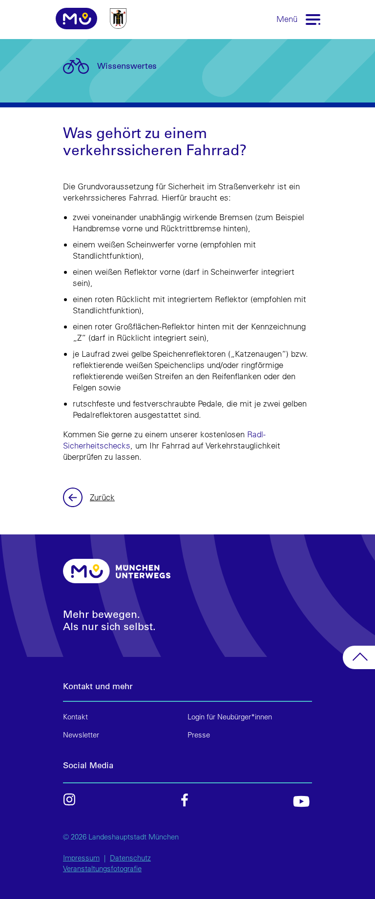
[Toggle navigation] (313, 19)
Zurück (74, 497)
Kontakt (75, 716)
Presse (199, 734)
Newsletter (81, 734)
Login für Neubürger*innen (230, 716)
